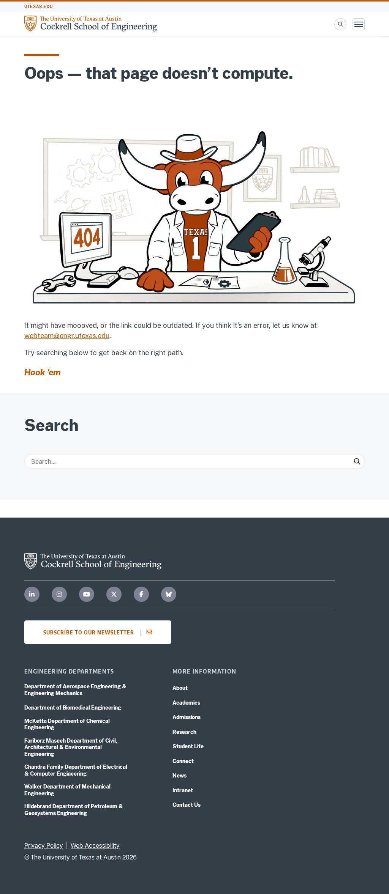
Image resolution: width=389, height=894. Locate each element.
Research (184, 732)
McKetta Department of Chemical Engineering (67, 724)
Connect (183, 761)
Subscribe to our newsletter (88, 632)
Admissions (186, 717)
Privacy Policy (43, 845)
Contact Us (186, 805)
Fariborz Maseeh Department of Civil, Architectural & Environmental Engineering (70, 747)
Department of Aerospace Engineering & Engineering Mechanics (75, 689)
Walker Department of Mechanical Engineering (67, 790)
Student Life (188, 746)
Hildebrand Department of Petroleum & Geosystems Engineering (73, 809)
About (180, 688)
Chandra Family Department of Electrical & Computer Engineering (75, 770)
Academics (186, 703)
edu (103, 336)
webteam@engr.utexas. (61, 336)
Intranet (182, 790)
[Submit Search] (357, 461)
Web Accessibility (95, 845)
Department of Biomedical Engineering (72, 708)
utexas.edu (38, 7)
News (179, 776)
